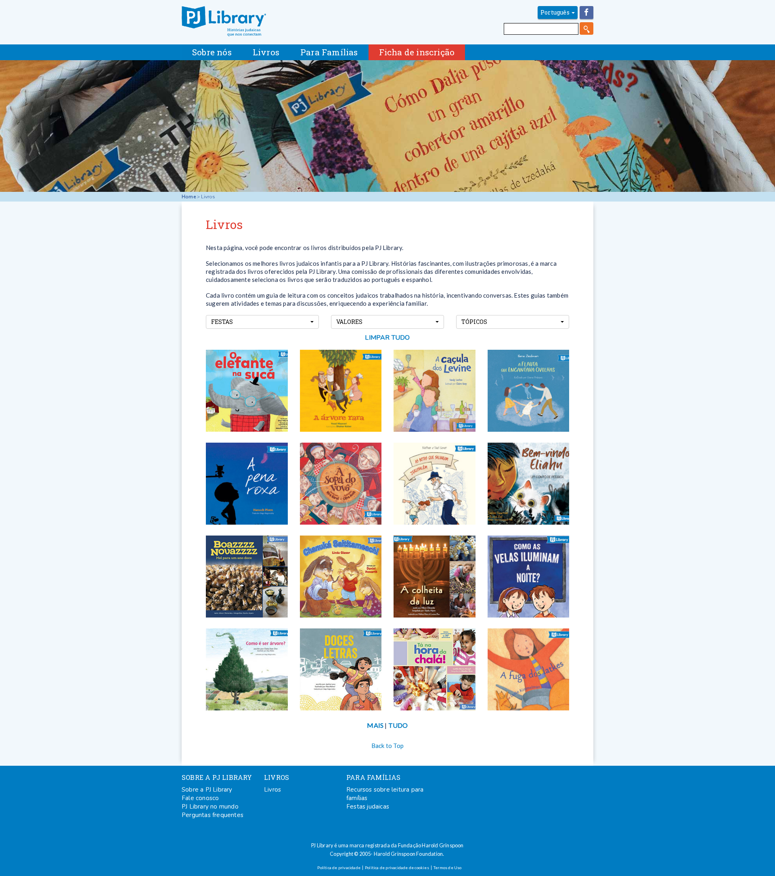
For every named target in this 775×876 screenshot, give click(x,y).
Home (189, 196)
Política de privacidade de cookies (397, 867)
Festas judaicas (367, 806)
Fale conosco (200, 798)
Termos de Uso (448, 867)
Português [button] (555, 12)
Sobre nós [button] (212, 52)
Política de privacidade (338, 867)
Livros (272, 790)
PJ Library (224, 21)
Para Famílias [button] (329, 52)
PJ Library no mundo (210, 806)
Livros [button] (266, 52)
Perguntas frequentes (212, 815)
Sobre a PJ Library (207, 790)
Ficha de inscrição (417, 52)
